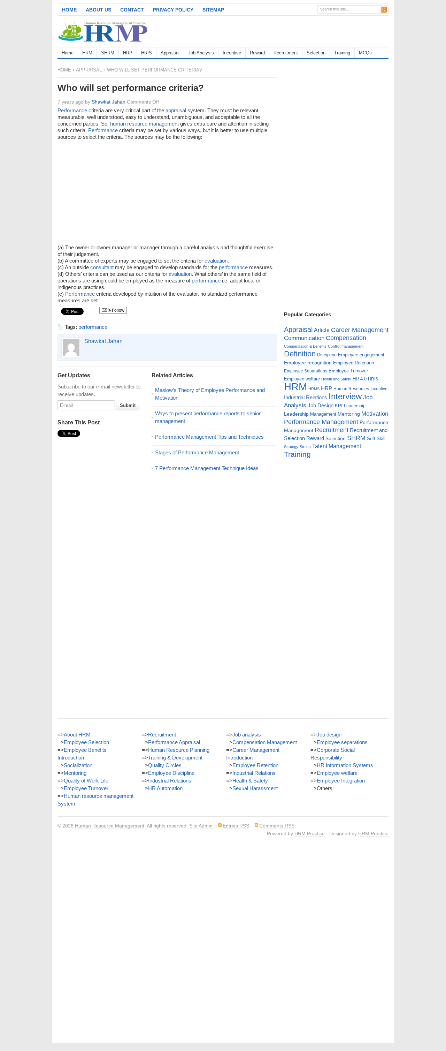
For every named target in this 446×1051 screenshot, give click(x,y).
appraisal (176, 110)
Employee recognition (308, 362)
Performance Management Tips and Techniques (209, 437)
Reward (257, 52)
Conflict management (345, 346)
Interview (345, 396)
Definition (300, 353)
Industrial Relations (305, 397)
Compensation (346, 337)
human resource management (144, 124)
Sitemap (213, 10)
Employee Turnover (348, 370)
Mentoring (349, 414)
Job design (329, 735)
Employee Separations (305, 371)
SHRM (107, 52)
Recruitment (286, 52)
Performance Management (321, 421)
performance (233, 267)
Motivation (374, 413)
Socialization (78, 765)
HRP (127, 52)
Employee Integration (341, 781)
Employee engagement (361, 354)
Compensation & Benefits (305, 346)
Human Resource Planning (178, 750)
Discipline (327, 354)
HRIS (146, 52)
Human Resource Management (109, 826)
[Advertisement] (307, 31)
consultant (102, 267)
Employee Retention (353, 362)
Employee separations (342, 742)
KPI (339, 405)
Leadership (355, 405)
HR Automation (165, 788)
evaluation (216, 261)
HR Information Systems (345, 765)
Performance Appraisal (174, 742)
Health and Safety (336, 379)
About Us (98, 10)
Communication (304, 338)
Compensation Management (264, 742)
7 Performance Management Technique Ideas (207, 468)
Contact (132, 10)
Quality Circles (165, 765)
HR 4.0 (360, 378)
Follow (117, 310)
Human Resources (351, 388)
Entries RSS (236, 826)
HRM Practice (309, 833)
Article (322, 330)
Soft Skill (376, 438)
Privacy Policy (173, 10)
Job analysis (246, 735)
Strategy (291, 447)
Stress (305, 447)
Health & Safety (250, 781)
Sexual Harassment (255, 788)
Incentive (232, 52)
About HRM (77, 735)
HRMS (314, 389)
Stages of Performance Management (197, 452)
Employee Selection (86, 742)
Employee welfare (302, 378)
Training (342, 52)
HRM (87, 52)
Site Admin (201, 826)
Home (69, 10)
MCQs (365, 52)
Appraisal (170, 52)
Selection (316, 52)
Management (323, 414)
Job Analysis (201, 52)
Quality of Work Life (86, 781)
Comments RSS (276, 826)
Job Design (320, 405)
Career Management (360, 329)
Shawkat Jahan (108, 102)
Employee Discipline (171, 773)
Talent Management (336, 446)
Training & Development (175, 758)
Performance (72, 110)
